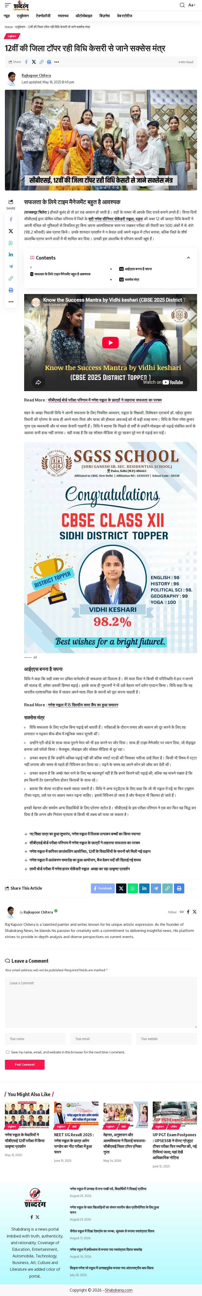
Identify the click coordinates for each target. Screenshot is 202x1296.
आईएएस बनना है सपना (138, 269)
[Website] (181, 912)
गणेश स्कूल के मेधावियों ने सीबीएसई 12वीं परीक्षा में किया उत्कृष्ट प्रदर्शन (25, 1140)
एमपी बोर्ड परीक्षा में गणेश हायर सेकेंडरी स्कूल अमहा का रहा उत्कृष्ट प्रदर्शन (80, 868)
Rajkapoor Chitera (36, 75)
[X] (194, 912)
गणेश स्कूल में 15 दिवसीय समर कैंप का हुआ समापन (83, 704)
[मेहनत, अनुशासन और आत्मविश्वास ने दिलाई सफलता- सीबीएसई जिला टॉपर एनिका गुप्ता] (125, 1115)
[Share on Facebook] (26, 62)
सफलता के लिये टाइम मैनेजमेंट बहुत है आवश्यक (62, 274)
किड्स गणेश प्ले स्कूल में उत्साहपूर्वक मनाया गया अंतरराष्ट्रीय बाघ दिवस (111, 1268)
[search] (182, 5)
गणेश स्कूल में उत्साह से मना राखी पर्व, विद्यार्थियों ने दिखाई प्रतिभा (108, 1189)
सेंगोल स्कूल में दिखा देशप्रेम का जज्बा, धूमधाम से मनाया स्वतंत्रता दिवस (112, 1231)
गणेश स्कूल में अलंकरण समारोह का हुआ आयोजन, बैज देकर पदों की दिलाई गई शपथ (85, 859)
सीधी (74, 1126)
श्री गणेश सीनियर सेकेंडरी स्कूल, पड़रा (115, 218)
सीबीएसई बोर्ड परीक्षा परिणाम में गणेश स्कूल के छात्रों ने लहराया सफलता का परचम (105, 400)
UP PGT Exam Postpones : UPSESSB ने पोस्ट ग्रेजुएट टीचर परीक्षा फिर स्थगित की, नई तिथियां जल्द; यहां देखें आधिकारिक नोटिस (175, 1146)
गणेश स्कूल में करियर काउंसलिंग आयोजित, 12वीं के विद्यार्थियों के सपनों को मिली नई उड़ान (90, 851)
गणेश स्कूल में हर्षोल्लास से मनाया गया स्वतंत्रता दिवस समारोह (106, 1249)
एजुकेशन (20, 27)
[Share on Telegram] (11, 266)
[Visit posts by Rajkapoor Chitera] (12, 78)
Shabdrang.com (119, 1290)
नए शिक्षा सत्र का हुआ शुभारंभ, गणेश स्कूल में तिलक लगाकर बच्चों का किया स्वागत (85, 833)
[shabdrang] (21, 5)
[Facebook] (188, 912)
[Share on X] (33, 62)
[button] (41, 62)
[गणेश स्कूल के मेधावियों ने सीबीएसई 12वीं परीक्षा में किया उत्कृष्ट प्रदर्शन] (27, 1115)
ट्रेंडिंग (174, 1126)
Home (9, 27)
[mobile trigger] (9, 5)
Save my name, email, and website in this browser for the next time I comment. (68, 1052)
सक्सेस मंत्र (132, 279)
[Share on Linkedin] (11, 255)
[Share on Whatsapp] (11, 243)
